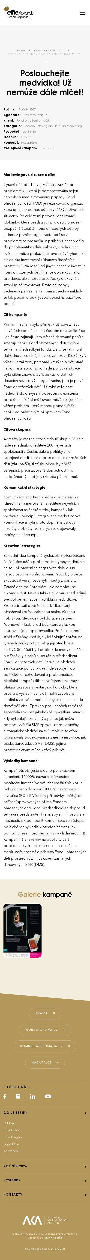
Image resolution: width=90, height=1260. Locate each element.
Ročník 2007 (27, 109)
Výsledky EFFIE (45, 50)
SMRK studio (53, 1237)
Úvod (21, 50)
